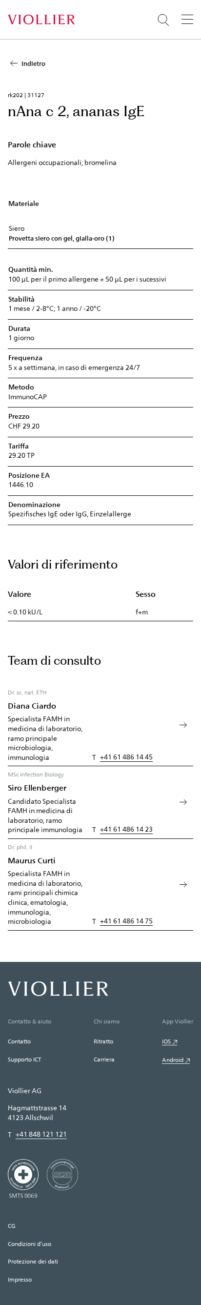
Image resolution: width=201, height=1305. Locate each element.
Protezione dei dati (33, 1261)
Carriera (104, 1059)
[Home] (41, 19)
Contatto (19, 1041)
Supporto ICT (24, 1059)
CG (12, 1225)
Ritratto (103, 1041)
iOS (166, 1041)
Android (172, 1059)
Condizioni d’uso (29, 1243)
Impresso (20, 1279)
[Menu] (187, 19)
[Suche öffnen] (163, 20)
